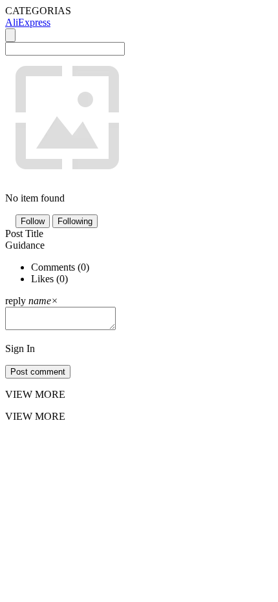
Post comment (37, 372)
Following (75, 221)
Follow (33, 221)
